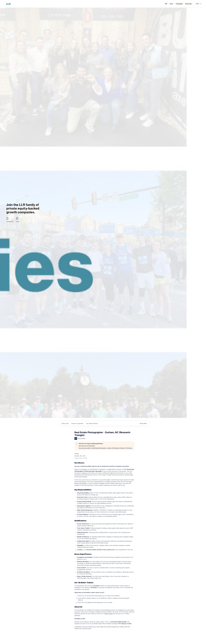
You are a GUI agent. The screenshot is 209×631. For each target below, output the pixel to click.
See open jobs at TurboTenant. (87, 445)
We (166, 3)
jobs (65, 423)
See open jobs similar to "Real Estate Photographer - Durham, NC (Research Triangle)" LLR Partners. (106, 448)
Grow (171, 3)
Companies (179, 3)
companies (77, 423)
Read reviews (108, 613)
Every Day (188, 3)
